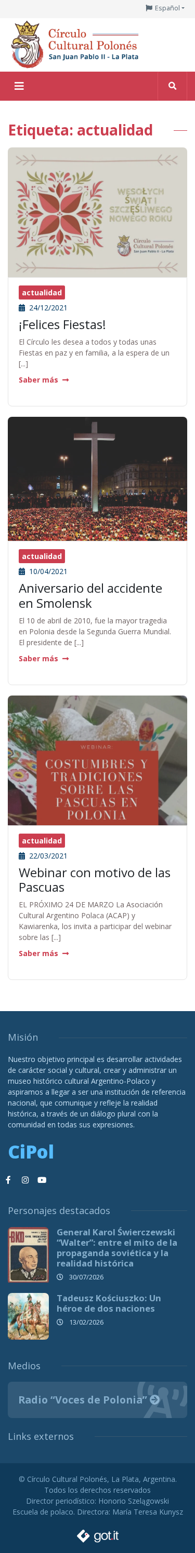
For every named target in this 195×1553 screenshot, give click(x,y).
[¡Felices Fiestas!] (97, 213)
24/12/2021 (47, 307)
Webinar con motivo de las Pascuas (95, 880)
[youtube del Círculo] (41, 1180)
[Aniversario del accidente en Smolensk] (97, 478)
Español (167, 8)
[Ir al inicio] (78, 44)
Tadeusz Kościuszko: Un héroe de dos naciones (109, 1303)
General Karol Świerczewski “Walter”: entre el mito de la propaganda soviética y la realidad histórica (117, 1247)
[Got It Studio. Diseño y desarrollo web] (98, 1533)
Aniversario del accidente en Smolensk (90, 595)
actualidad (42, 292)
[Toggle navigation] (19, 86)
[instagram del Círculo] (25, 1180)
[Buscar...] (172, 86)
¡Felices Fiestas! (62, 324)
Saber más (38, 380)
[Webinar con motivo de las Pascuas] (97, 821)
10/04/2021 (47, 571)
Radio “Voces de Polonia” (84, 1400)
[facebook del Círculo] (8, 1180)
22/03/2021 (47, 856)
